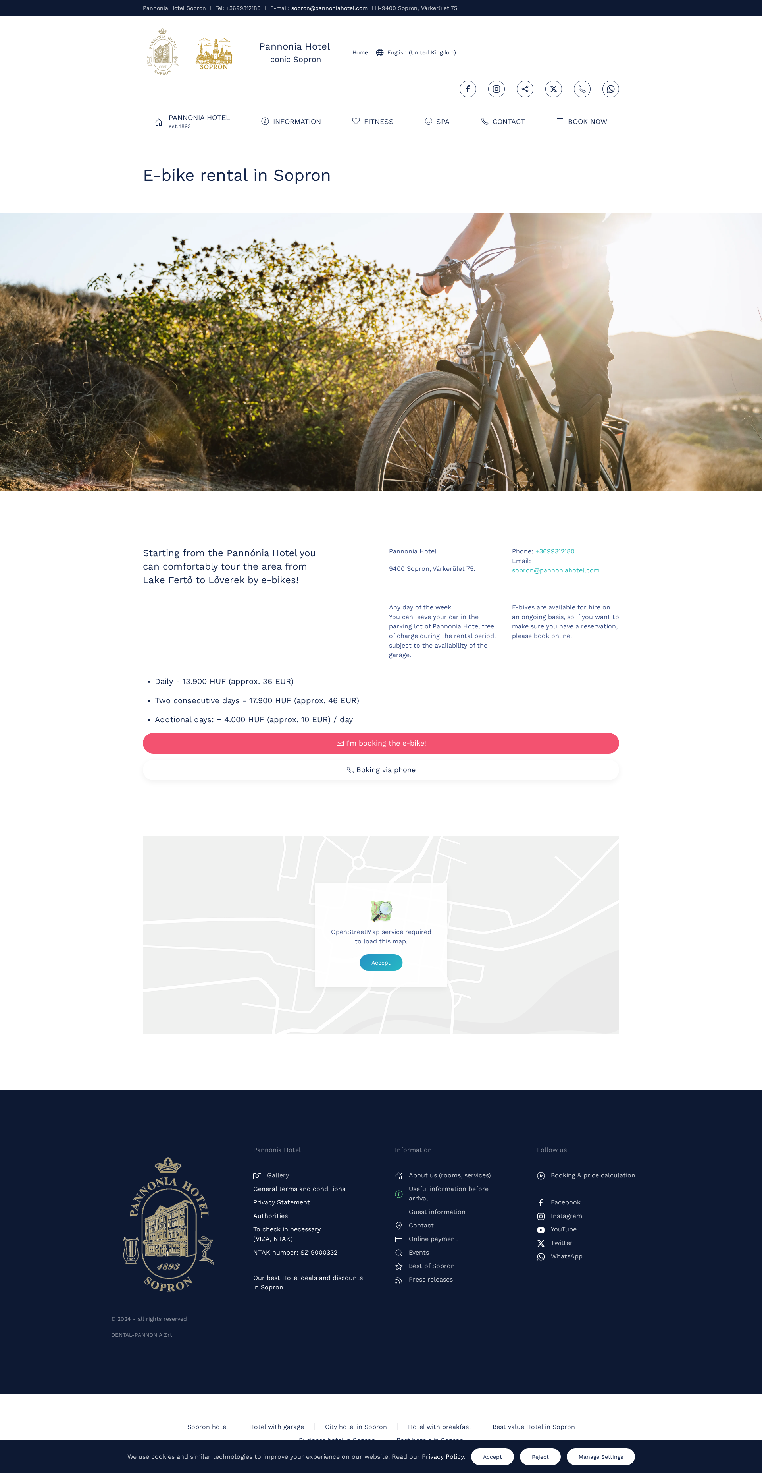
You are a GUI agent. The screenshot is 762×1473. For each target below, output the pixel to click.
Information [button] (297, 121)
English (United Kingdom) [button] (421, 52)
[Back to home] (163, 52)
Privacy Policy (443, 1456)
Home (360, 52)
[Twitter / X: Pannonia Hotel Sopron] (553, 89)
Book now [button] (587, 121)
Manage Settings (601, 1457)
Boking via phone (386, 769)
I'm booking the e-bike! (386, 743)
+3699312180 (555, 551)
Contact (509, 121)
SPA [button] (443, 121)
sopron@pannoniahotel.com (329, 8)
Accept (381, 962)
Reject (540, 1457)
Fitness (379, 121)
